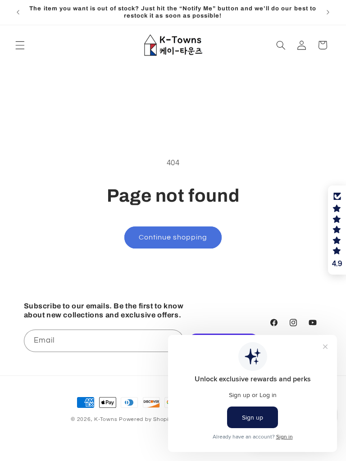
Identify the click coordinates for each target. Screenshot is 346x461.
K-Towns (105, 419)
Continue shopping (173, 237)
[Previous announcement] (18, 12)
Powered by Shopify (146, 419)
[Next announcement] (328, 12)
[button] (19, 45)
